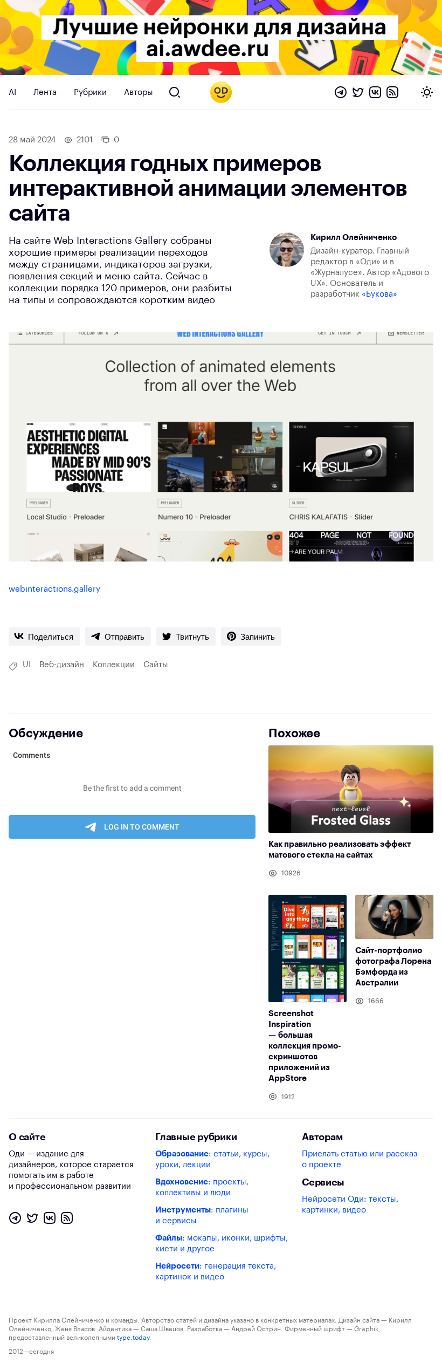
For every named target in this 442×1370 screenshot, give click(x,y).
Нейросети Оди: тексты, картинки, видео (350, 1204)
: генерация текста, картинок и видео (215, 1271)
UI (27, 665)
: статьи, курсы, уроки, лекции (212, 1159)
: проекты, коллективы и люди (201, 1187)
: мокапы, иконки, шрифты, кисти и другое (221, 1243)
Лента (45, 92)
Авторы (138, 92)
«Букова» (379, 294)
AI (12, 92)
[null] (44, 636)
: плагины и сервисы (201, 1215)
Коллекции (114, 665)
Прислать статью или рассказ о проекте (359, 1159)
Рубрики (90, 92)
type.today (133, 1337)
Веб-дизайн (61, 665)
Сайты (155, 665)
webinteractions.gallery (54, 589)
